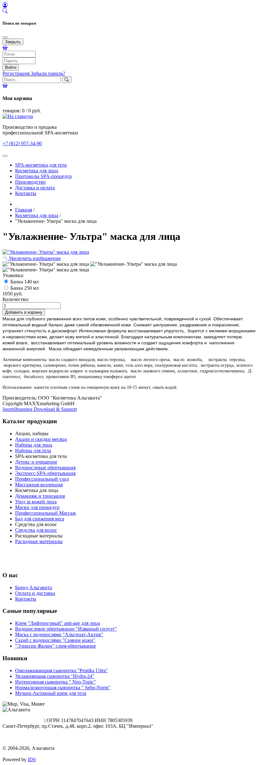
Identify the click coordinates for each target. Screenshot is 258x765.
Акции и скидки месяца (41, 439)
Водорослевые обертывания (45, 467)
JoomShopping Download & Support (40, 409)
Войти (10, 67)
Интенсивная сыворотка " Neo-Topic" (55, 682)
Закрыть (13, 41)
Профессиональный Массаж (45, 513)
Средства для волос (36, 530)
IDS (32, 759)
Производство (30, 182)
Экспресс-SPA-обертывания (45, 473)
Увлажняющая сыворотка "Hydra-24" (54, 676)
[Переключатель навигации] (5, 156)
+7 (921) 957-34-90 (22, 720)
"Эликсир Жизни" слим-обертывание (55, 646)
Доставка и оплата (35, 187)
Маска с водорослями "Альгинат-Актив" (59, 634)
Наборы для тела (33, 450)
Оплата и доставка (35, 593)
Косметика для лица (36, 170)
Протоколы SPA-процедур (43, 176)
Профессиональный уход (42, 479)
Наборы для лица (33, 445)
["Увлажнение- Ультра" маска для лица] (46, 264)
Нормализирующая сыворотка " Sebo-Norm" (62, 687)
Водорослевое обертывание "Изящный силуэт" (66, 629)
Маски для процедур (37, 507)
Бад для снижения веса (39, 518)
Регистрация (17, 73)
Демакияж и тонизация (40, 496)
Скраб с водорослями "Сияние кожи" (55, 640)
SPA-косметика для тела (41, 165)
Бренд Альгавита (33, 587)
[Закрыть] (5, 37)
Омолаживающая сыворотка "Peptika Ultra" (61, 670)
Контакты (25, 193)
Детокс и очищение (36, 462)
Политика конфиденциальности (37, 742)
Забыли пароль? (48, 73)
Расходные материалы (39, 541)
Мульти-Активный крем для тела (50, 693)
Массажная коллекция (39, 484)
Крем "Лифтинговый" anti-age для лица (57, 623)
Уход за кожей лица (36, 501)
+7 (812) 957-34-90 (22, 143)
